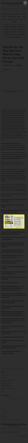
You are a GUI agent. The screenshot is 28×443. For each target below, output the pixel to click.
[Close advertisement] (25, 3)
